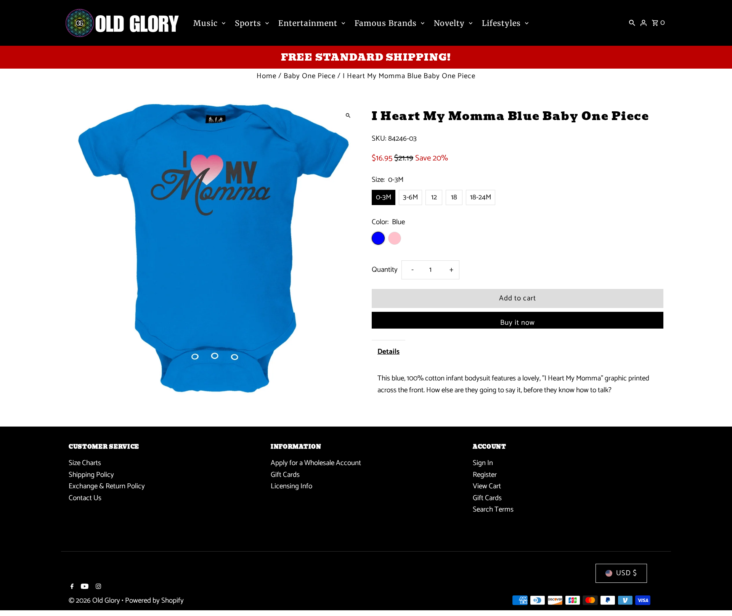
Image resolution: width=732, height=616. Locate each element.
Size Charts (85, 463)
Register (485, 475)
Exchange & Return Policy (107, 486)
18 (454, 197)
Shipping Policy (91, 475)
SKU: (379, 138)
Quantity (385, 270)
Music (205, 23)
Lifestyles (501, 23)
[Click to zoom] (347, 115)
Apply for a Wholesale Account (316, 463)
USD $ (626, 573)
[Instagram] (97, 587)
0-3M (383, 197)
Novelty (449, 23)
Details (388, 352)
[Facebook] (71, 587)
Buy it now (517, 323)
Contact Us (85, 498)
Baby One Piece (310, 76)
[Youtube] (83, 587)
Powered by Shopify (154, 600)
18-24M (480, 197)
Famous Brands (386, 23)
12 (434, 197)
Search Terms (493, 509)
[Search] (632, 22)
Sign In (483, 463)
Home (266, 76)
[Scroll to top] (715, 596)
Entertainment (307, 23)
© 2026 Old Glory (95, 600)
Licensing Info (291, 486)
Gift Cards (285, 475)
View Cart (487, 486)
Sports (248, 23)
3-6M (410, 197)
